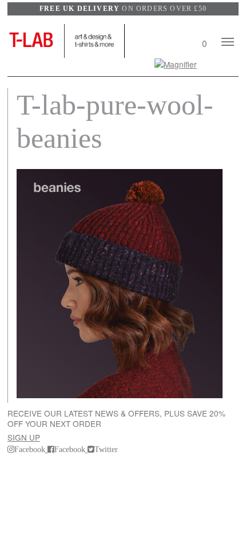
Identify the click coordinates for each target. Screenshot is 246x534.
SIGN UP (23, 437)
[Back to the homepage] (36, 41)
